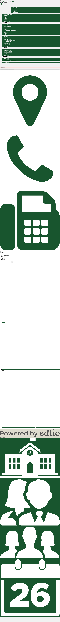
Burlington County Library (7, 49)
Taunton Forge (15, 10)
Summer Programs (6, 31)
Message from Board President (8, 14)
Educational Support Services (8, 26)
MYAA (5, 54)
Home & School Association (8, 51)
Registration (5, 29)
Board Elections (6, 18)
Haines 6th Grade (15, 11)
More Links (3, 259)
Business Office (6, 24)
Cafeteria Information (7, 37)
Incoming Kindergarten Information (11, 30)
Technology (5, 33)
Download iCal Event (11, 66)
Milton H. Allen (15, 7)
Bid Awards (5, 20)
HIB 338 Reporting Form (5, 258)
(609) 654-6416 (4, 190)
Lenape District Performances (8, 52)
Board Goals (5, 19)
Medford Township (6, 53)
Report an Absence (6, 36)
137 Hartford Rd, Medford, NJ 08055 (5, 130)
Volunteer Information (7, 44)
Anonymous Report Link (5, 254)
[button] (4, 22)
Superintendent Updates (7, 21)
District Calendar (6, 58)
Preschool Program (8, 41)
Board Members (6, 15)
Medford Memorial (15, 12)
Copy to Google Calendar (4, 66)
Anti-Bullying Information (5, 255)
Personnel (5, 27)
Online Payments (6, 38)
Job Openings (7, 28)
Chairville (14, 8)
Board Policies (6, 17)
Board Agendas (6, 16)
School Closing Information (8, 42)
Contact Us (3, 257)
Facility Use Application (7, 50)
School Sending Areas (7, 43)
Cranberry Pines (2, 67)
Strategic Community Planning (8, 55)
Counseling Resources (7, 46)
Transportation (6, 34)
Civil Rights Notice (4, 256)
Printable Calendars (6, 59)
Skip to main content (3, 0)
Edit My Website (6, 62)
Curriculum (5, 25)
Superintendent (6, 32)
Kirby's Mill (14, 9)
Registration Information (7, 39)
